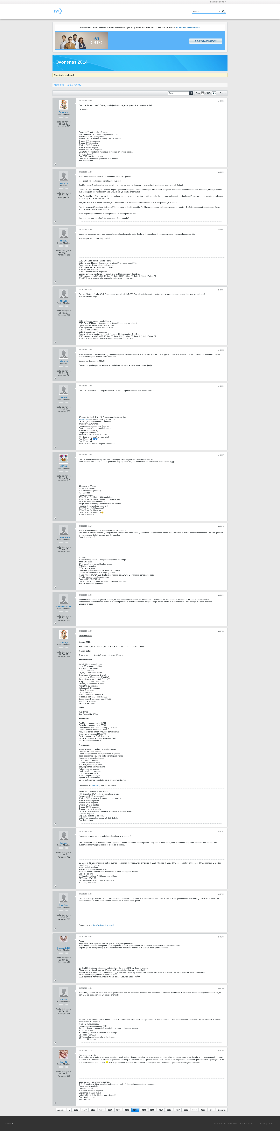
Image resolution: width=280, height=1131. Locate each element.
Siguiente (222, 1110)
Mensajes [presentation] (59, 85)
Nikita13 (64, 183)
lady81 (63, 1062)
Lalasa (63, 843)
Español (8, 1124)
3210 (161, 1110)
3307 (186, 1110)
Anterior (60, 1110)
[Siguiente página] (215, 93)
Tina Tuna (64, 905)
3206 (127, 1110)
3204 (110, 1110)
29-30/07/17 (84, 419)
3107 (85, 1110)
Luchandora (64, 537)
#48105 (221, 1051)
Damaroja (63, 112)
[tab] (58, 85)
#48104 (221, 988)
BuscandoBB (63, 948)
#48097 (221, 455)
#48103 (221, 937)
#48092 (221, 172)
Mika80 (63, 241)
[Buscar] (223, 12)
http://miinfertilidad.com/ (103, 925)
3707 (194, 1110)
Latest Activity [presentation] (74, 85)
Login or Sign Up (217, 2)
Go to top (272, 1124)
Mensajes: (61, 126)
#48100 (221, 631)
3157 (93, 1110)
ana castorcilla (63, 606)
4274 (211, 1110)
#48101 (221, 832)
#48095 (221, 350)
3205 (118, 1110)
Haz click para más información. (188, 28)
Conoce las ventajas (206, 41)
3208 (144, 1110)
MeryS (64, 397)
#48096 (221, 386)
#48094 (221, 290)
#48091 (221, 101)
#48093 (221, 230)
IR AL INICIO (260, 1124)
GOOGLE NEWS (246, 1124)
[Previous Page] (213, 93)
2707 (76, 1110)
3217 (169, 1110)
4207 (203, 1110)
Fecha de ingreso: (63, 122)
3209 (152, 1110)
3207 (135, 1110)
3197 (101, 1110)
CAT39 (63, 466)
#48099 (221, 595)
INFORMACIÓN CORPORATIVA (225, 1124)
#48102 (221, 894)
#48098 (221, 526)
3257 (178, 1110)
